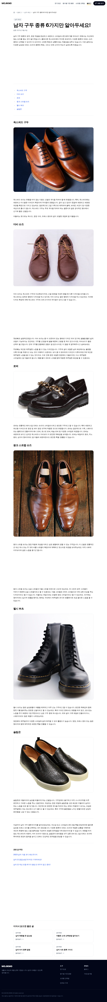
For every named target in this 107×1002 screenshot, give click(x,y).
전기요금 (58, 3)
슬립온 (19, 109)
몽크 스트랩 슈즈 (23, 102)
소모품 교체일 (80, 3)
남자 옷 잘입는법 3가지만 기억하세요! (27, 859)
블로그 (89, 3)
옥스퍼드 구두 (22, 90)
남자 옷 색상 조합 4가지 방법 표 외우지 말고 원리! (31, 864)
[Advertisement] (53, 64)
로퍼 (18, 98)
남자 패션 (27, 12)
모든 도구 (100, 3)
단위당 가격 (64, 983)
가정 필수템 (88, 974)
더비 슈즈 (20, 94)
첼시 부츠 (20, 105)
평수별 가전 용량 (68, 3)
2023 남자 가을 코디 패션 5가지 (25, 854)
